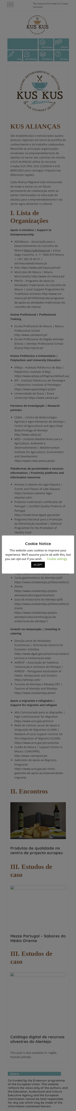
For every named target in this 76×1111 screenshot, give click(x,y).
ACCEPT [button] (38, 564)
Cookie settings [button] (57, 559)
